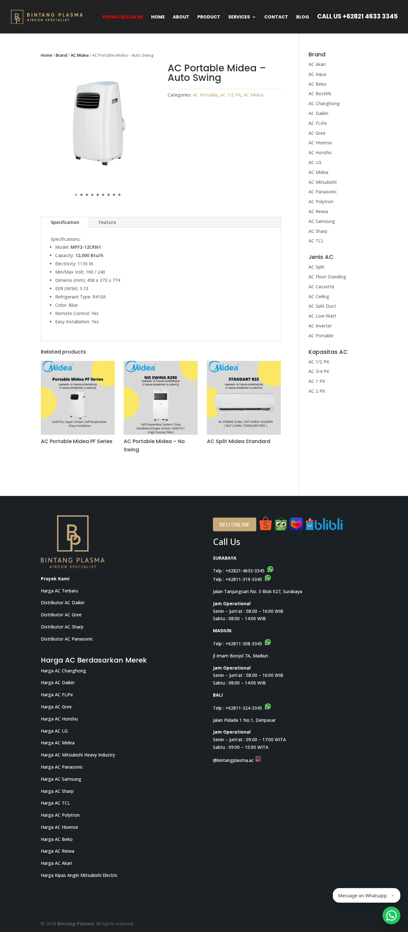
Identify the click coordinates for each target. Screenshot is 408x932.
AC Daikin (318, 113)
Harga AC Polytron (60, 815)
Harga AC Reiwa (57, 851)
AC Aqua (317, 74)
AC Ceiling (319, 296)
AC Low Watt (322, 316)
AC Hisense (320, 143)
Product (208, 17)
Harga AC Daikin (58, 682)
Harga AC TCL (55, 803)
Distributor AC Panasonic (67, 639)
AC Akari (317, 64)
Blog (302, 17)
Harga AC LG (54, 731)
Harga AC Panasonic (62, 767)
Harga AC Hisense (59, 827)
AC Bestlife (320, 93)
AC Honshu (320, 152)
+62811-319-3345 (243, 579)
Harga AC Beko (57, 839)
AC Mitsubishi (323, 182)
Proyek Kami (55, 579)
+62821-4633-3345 (245, 571)
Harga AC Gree (56, 707)
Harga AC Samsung (61, 779)
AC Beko (317, 84)
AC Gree (317, 133)
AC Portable (205, 95)
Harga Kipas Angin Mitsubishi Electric (79, 875)
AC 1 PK (317, 381)
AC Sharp (318, 231)
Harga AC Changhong (63, 671)
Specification (65, 222)
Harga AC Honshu (59, 719)
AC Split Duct (322, 306)
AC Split (316, 267)
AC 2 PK (317, 391)
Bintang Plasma (75, 924)
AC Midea (80, 55)
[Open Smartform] (391, 915)
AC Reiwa (318, 211)
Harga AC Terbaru (59, 591)
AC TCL (316, 241)
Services (239, 17)
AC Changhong (324, 103)
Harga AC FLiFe (57, 695)
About (181, 17)
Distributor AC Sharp (62, 627)
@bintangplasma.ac (234, 760)
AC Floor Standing (327, 277)
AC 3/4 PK (319, 371)
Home (158, 17)
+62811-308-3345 (243, 644)
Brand (61, 55)
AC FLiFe (318, 123)
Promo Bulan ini (122, 17)
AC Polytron (321, 201)
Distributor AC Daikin (62, 602)
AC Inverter (320, 326)
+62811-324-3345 (243, 708)
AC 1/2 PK (230, 95)
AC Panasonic (323, 192)
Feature (107, 222)
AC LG (315, 162)
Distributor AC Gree (61, 615)
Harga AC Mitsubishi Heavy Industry (78, 755)
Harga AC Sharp (57, 791)
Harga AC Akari (56, 863)
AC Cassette (321, 286)
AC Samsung (322, 221)
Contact (276, 17)
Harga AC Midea (58, 743)
